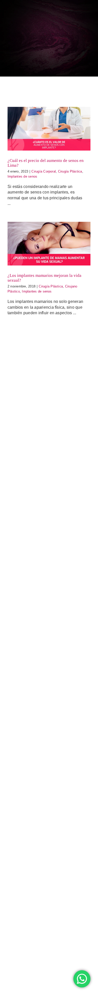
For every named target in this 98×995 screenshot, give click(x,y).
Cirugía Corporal (43, 171)
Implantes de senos (22, 176)
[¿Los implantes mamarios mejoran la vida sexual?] (49, 244)
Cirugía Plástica (70, 171)
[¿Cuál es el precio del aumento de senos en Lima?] (49, 129)
